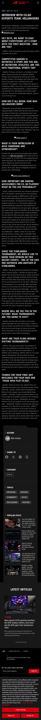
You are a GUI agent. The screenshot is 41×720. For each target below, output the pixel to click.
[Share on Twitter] (13, 457)
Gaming (9, 474)
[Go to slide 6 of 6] (25, 642)
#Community (11, 497)
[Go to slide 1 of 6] (16, 642)
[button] (3, 2)
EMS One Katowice (16, 156)
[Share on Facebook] (6, 457)
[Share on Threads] (27, 457)
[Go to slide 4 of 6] (22, 642)
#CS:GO (24, 497)
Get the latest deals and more (12, 668)
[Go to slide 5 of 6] (23, 642)
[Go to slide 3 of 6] (20, 642)
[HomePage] (3, 651)
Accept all (30, 716)
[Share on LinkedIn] (20, 457)
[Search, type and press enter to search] (38, 2)
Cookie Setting (20, 710)
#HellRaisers (12, 502)
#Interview (11, 492)
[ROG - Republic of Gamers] (20, 2)
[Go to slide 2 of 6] (18, 642)
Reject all (11, 716)
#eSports (24, 492)
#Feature (25, 502)
